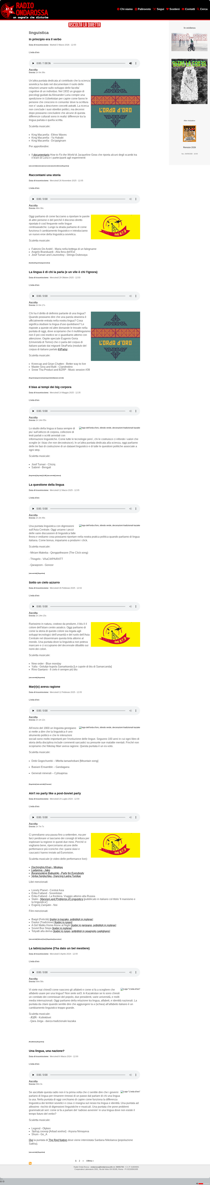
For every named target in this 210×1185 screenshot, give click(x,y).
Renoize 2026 (189, 147)
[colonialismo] (57, 166)
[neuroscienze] (48, 166)
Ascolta (33, 69)
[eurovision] (57, 939)
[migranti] (48, 378)
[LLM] (45, 475)
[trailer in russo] (63, 922)
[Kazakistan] (33, 1042)
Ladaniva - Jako (41, 870)
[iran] (44, 939)
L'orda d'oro (34, 52)
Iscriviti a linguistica (30, 1163)
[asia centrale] (33, 166)
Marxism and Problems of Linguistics (61, 899)
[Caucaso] (48, 784)
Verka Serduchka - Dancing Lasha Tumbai (56, 876)
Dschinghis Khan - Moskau (47, 867)
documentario (41, 154)
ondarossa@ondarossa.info (102, 1167)
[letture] (40, 939)
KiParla (62, 349)
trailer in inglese (62, 928)
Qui (31, 1140)
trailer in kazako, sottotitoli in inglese (71, 919)
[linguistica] (65, 166)
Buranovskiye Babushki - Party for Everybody (58, 873)
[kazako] (31, 263)
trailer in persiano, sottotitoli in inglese (94, 925)
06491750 (120, 1167)
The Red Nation (58, 1140)
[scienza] (40, 166)
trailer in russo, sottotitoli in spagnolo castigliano (81, 931)
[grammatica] (46, 263)
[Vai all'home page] (24, 18)
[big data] (39, 475)
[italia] (53, 378)
